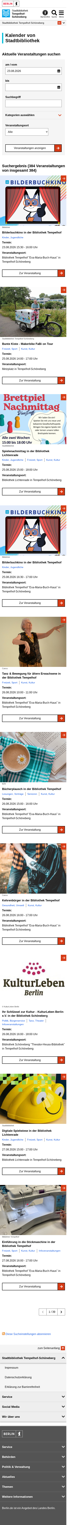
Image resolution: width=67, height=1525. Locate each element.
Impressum (11, 1367)
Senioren (32, 794)
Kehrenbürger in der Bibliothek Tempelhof (31, 900)
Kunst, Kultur (28, 348)
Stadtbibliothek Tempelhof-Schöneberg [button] (28, 1358)
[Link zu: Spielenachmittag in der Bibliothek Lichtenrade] (33, 419)
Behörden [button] (8, 1457)
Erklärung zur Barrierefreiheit (22, 1386)
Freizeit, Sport (9, 348)
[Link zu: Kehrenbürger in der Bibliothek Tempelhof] (33, 868)
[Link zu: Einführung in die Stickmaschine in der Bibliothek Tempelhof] (33, 1210)
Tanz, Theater (36, 1020)
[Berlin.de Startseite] (10, 4)
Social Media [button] (10, 1406)
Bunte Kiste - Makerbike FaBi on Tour (27, 344)
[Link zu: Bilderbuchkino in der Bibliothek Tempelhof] (33, 200)
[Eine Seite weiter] (61, 1312)
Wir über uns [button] (11, 1416)
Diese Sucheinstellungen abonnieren (28, 1334)
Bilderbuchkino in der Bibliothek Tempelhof (32, 232)
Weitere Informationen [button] (17, 1496)
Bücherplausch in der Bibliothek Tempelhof (31, 789)
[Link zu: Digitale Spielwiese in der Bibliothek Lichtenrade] (33, 1099)
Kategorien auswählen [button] (20, 115)
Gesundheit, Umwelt (13, 905)
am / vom (11, 64)
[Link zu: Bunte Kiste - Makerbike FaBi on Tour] (33, 312)
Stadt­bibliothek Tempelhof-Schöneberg (23, 22)
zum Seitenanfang (49, 1348)
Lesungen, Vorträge (13, 794)
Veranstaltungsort (17, 125)
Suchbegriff (13, 97)
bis (7, 80)
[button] (61, 23)
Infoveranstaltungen (13, 1024)
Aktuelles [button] (8, 1476)
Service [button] (7, 1396)
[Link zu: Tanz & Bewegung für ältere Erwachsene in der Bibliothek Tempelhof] (33, 642)
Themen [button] (7, 1486)
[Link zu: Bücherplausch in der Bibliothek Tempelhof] (33, 757)
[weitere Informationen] (6, 13)
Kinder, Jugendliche (12, 237)
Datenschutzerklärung (18, 1377)
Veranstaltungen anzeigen (30, 148)
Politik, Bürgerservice (13, 1020)
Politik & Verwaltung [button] (16, 1467)
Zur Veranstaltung (30, 273)
